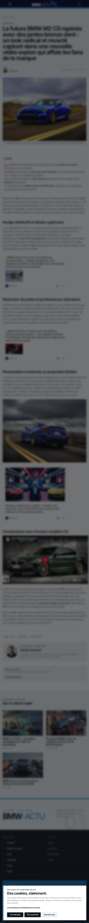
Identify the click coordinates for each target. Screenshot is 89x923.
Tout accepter (32, 915)
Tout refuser (15, 915)
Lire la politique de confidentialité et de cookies (23, 907)
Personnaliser (49, 915)
